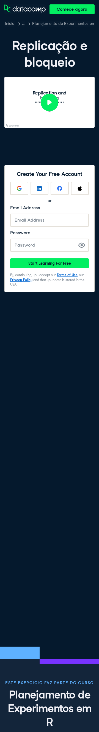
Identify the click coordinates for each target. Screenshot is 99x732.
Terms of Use (67, 275)
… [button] (23, 23)
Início (9, 23)
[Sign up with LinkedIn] (40, 188)
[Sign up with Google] (19, 188)
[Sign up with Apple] (80, 188)
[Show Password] (82, 245)
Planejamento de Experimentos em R (63, 23)
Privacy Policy (21, 280)
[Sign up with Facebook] (60, 188)
